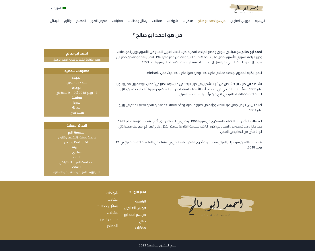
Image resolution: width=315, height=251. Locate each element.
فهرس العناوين (240, 21)
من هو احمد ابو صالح (211, 21)
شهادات (172, 21)
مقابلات (117, 21)
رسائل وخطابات (137, 21)
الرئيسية (260, 21)
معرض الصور (99, 21)
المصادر (81, 21)
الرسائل (54, 21)
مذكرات (188, 21)
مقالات (157, 21)
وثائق (67, 21)
